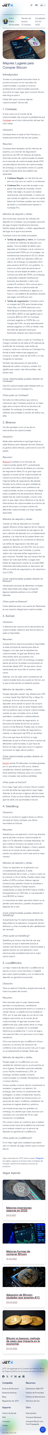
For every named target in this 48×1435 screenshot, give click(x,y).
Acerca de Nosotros (10, 1388)
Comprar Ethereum (34, 1417)
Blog (4, 1397)
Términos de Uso (33, 1401)
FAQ (4, 1417)
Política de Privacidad (35, 1393)
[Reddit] (19, 1376)
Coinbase (7, 120)
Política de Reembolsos (35, 1397)
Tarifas (5, 1425)
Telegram (40, 1158)
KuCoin (6, 763)
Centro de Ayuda (9, 1413)
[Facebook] (3, 1376)
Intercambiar (31, 1413)
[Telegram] (11, 1376)
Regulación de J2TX (10, 1401)
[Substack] (23, 1376)
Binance (6, 461)
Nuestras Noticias (9, 1393)
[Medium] (15, 1376)
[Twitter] (7, 1376)
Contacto (6, 1421)
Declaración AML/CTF (35, 1388)
